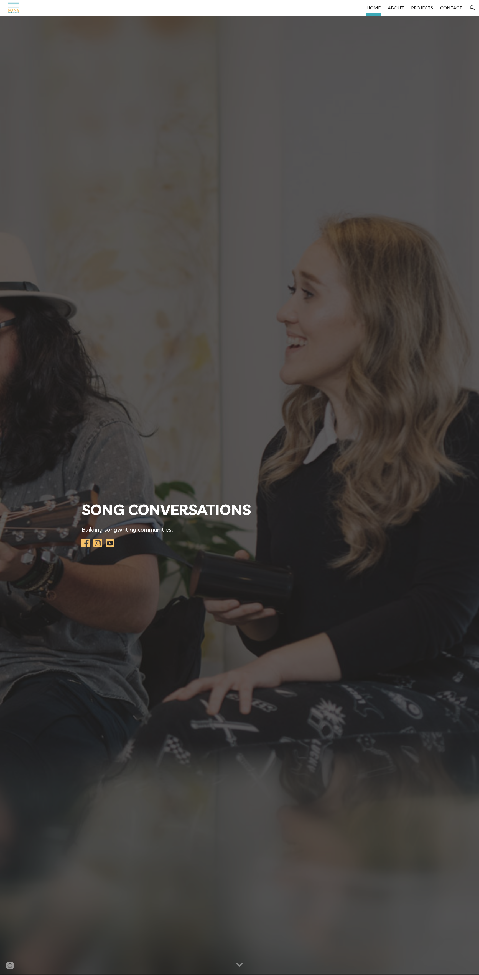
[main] (239, 509)
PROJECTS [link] (422, 7)
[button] (472, 7)
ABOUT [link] (396, 7)
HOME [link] (373, 7)
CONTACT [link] (451, 7)
